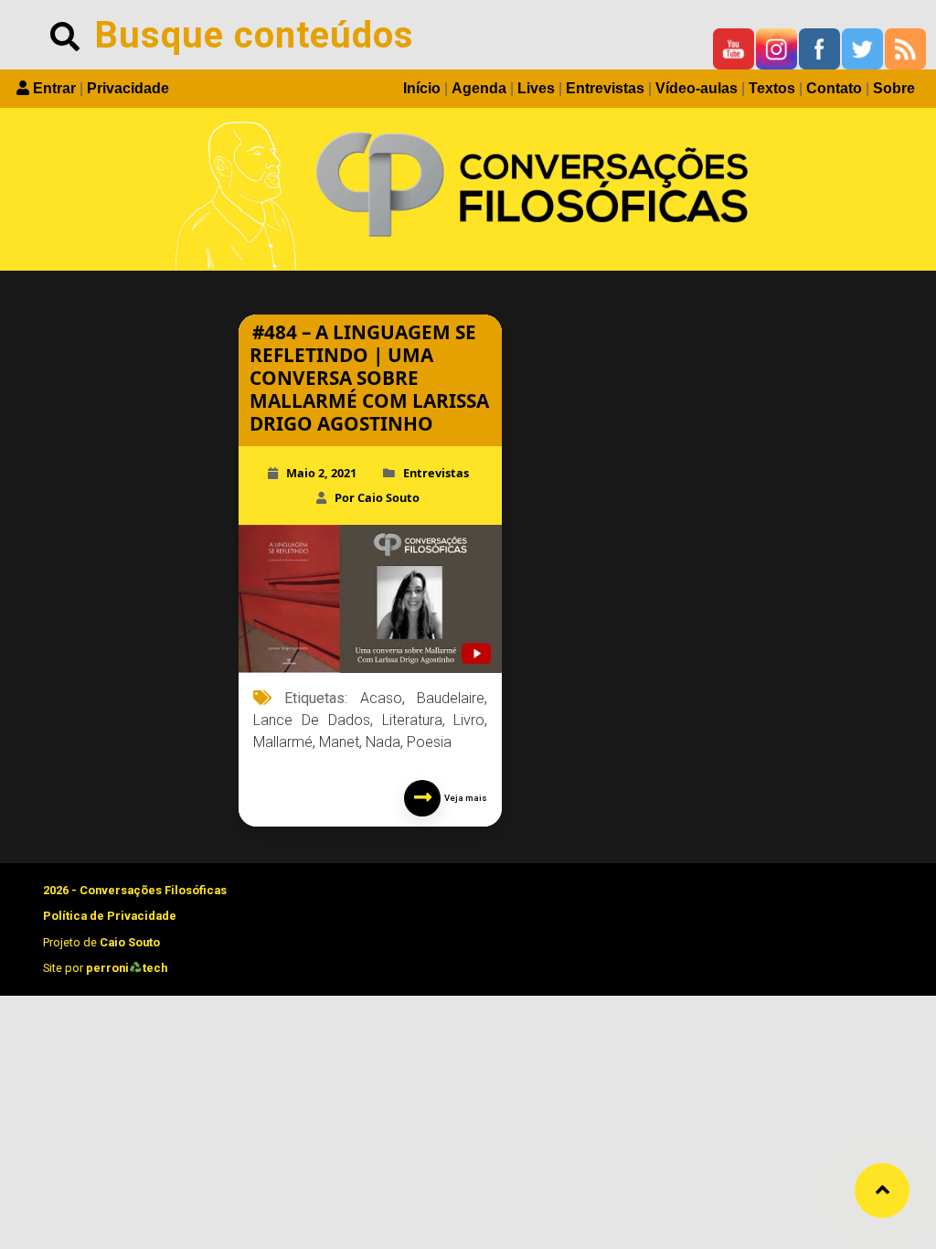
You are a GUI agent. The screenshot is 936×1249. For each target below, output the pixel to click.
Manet (339, 742)
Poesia (429, 742)
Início (422, 88)
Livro (468, 720)
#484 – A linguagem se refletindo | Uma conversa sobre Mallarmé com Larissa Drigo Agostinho (369, 377)
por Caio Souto (377, 497)
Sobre (894, 88)
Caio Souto (130, 942)
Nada (383, 742)
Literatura (412, 720)
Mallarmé (283, 742)
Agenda (479, 88)
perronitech (126, 968)
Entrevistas (605, 88)
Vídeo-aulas (696, 88)
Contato (834, 88)
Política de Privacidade (109, 916)
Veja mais (464, 798)
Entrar (54, 88)
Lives (536, 88)
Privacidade (128, 88)
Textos (772, 88)
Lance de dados (311, 720)
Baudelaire (450, 698)
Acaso (381, 698)
